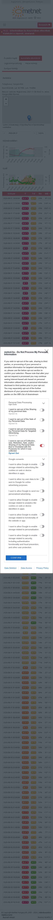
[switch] (42, 410)
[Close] (47, 352)
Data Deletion (10, 568)
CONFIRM (16, 558)
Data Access (26, 568)
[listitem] (26, 403)
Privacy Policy (42, 568)
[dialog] (26, 460)
